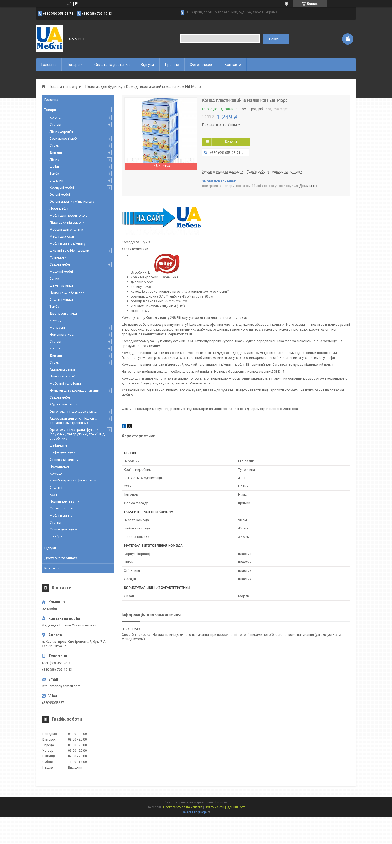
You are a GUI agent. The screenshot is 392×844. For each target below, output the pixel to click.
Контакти (233, 64)
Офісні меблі (60, 194)
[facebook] (124, 427)
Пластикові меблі (64, 376)
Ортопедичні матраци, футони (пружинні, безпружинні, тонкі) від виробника (77, 434)
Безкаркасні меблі (64, 138)
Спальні (56, 487)
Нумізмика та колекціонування (75, 390)
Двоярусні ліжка (63, 313)
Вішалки (56, 180)
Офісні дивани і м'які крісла (72, 201)
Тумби (54, 173)
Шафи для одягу (63, 452)
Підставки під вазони (67, 222)
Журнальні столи (64, 404)
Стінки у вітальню (64, 459)
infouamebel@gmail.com (61, 686)
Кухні (54, 494)
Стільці (55, 124)
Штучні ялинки (61, 285)
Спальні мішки (61, 300)
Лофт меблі (59, 208)
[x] (129, 427)
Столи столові (62, 508)
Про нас (172, 64)
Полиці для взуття (65, 501)
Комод (55, 320)
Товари (73, 64)
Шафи (54, 166)
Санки (54, 278)
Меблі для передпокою (69, 216)
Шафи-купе (58, 445)
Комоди (56, 473)
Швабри (56, 536)
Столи (55, 145)
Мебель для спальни (66, 229)
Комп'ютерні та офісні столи (73, 480)
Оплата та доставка (112, 64)
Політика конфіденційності (225, 807)
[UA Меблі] (49, 39)
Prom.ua (221, 802)
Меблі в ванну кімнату (67, 244)
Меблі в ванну (61, 515)
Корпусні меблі (62, 188)
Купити (231, 141)
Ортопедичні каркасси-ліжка (73, 411)
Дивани (56, 152)
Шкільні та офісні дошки (69, 250)
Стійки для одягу (63, 529)
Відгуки (147, 64)
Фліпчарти (58, 257)
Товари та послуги (65, 87)
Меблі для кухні (62, 236)
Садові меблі (60, 264)
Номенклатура (62, 334)
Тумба (54, 306)
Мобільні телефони (65, 383)
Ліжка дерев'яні (62, 132)
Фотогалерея (201, 64)
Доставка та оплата (61, 558)
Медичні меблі (61, 272)
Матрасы (57, 327)
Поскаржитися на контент (182, 807)
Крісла (55, 117)
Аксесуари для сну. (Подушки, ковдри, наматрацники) (74, 420)
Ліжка (54, 160)
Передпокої (59, 466)
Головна (48, 64)
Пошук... (276, 39)
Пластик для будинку (103, 87)
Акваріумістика (62, 369)
